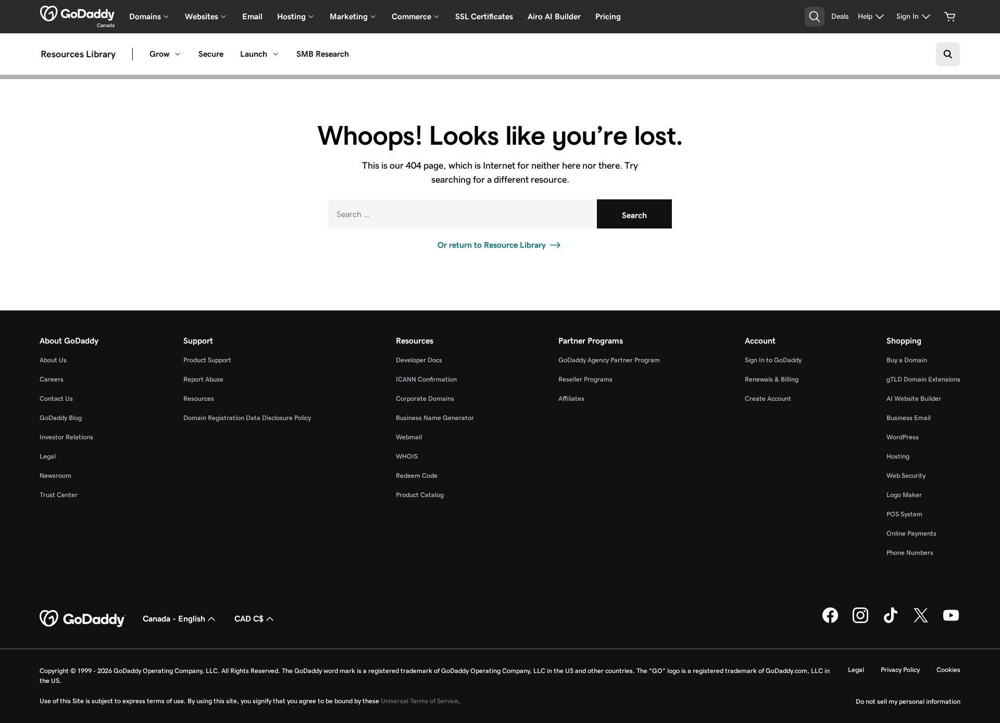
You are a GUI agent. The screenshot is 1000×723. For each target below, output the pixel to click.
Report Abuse (203, 379)
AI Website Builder (913, 398)
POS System (904, 514)
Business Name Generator (435, 418)
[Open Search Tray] (814, 17)
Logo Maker (904, 495)
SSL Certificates (484, 16)
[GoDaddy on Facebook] (830, 621)
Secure (210, 53)
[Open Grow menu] (177, 54)
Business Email (908, 418)
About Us (53, 360)
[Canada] (77, 13)
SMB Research (322, 53)
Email (252, 16)
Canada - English (174, 618)
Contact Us (56, 398)
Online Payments (911, 533)
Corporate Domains (425, 398)
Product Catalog (420, 495)
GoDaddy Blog (61, 418)
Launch (253, 53)
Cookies (948, 670)
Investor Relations (66, 437)
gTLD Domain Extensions (923, 379)
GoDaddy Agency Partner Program (609, 360)
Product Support (207, 360)
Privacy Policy (900, 670)
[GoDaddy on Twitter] (920, 621)
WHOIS (407, 456)
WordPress (902, 437)
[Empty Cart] (950, 16)
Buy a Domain (906, 360)
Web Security (906, 475)
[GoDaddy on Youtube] (951, 621)
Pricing (608, 16)
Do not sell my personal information (908, 701)
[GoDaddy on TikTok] (890, 621)
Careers (52, 379)
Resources (198, 398)
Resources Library (78, 54)
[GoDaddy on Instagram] (860, 621)
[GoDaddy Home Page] (83, 619)
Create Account (768, 398)
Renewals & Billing (771, 379)
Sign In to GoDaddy (773, 360)
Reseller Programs (585, 379)
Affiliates (571, 398)
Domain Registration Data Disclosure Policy (247, 418)
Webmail (409, 437)
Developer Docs (419, 360)
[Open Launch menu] (275, 54)
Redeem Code (417, 475)
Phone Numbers (909, 552)
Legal (48, 456)
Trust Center (59, 495)
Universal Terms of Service (419, 701)
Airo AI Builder (554, 16)
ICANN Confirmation (426, 379)
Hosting (897, 456)
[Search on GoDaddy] (948, 54)
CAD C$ (249, 618)
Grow (159, 53)
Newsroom (55, 475)
